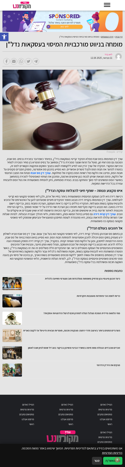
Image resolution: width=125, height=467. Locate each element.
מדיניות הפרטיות (112, 453)
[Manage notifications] (117, 459)
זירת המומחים (107, 36)
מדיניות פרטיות (105, 409)
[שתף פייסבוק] (6, 61)
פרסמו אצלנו (106, 419)
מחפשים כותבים (104, 414)
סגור (97, 461)
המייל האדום (106, 404)
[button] (4, 37)
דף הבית (119, 36)
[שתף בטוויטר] (28, 61)
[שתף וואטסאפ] (21, 61)
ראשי (110, 424)
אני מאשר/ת (112, 461)
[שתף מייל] (14, 61)
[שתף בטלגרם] (36, 61)
